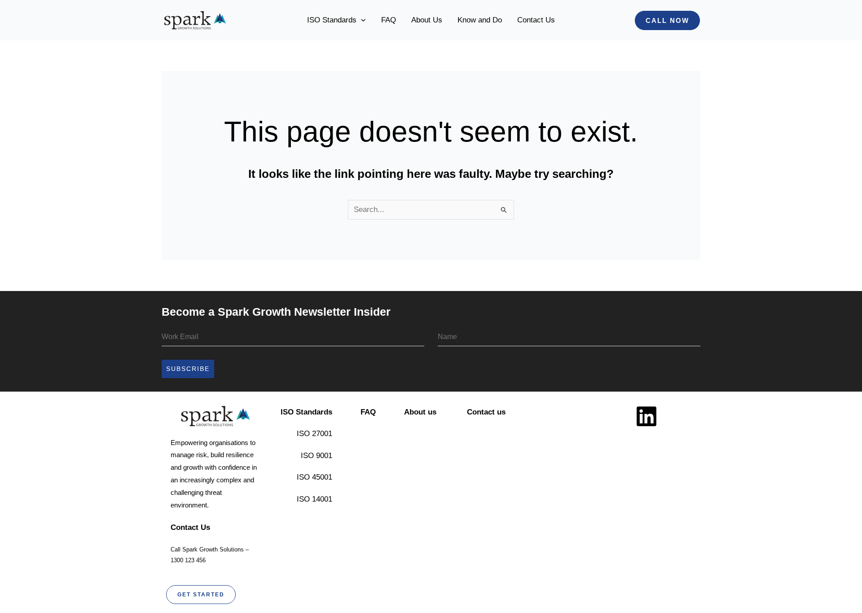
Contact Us (536, 20)
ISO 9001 (316, 455)
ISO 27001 (314, 433)
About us (420, 412)
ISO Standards (331, 20)
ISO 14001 (314, 499)
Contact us (486, 412)
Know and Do (479, 20)
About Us (426, 20)
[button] (360, 20)
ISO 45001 (314, 477)
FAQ (388, 20)
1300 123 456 (188, 560)
